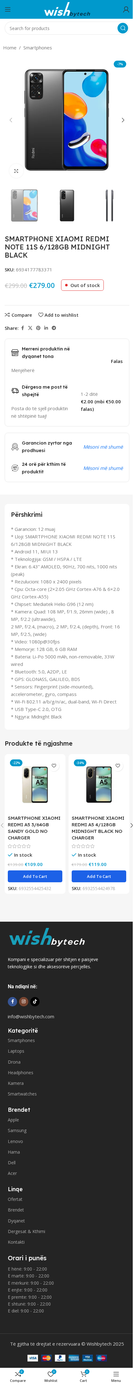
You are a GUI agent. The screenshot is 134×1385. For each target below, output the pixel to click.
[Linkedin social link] (46, 328)
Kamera (16, 1083)
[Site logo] (67, 9)
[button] (11, 120)
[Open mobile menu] (8, 9)
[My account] (126, 9)
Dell (12, 1163)
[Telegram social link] (54, 328)
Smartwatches (22, 1094)
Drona (14, 1062)
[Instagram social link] (23, 1001)
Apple (13, 1120)
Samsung (17, 1130)
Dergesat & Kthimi (26, 1231)
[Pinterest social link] (38, 328)
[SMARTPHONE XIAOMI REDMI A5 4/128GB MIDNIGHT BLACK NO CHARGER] (99, 784)
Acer (12, 1173)
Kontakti (16, 1242)
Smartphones (37, 47)
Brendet (16, 1210)
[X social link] (30, 328)
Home (10, 47)
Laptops (16, 1051)
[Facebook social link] (22, 328)
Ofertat (15, 1199)
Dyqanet (16, 1221)
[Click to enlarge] (16, 171)
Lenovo (15, 1141)
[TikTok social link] (35, 1001)
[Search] (122, 28)
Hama (14, 1152)
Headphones (20, 1072)
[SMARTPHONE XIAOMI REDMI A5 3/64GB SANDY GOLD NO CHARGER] (35, 784)
